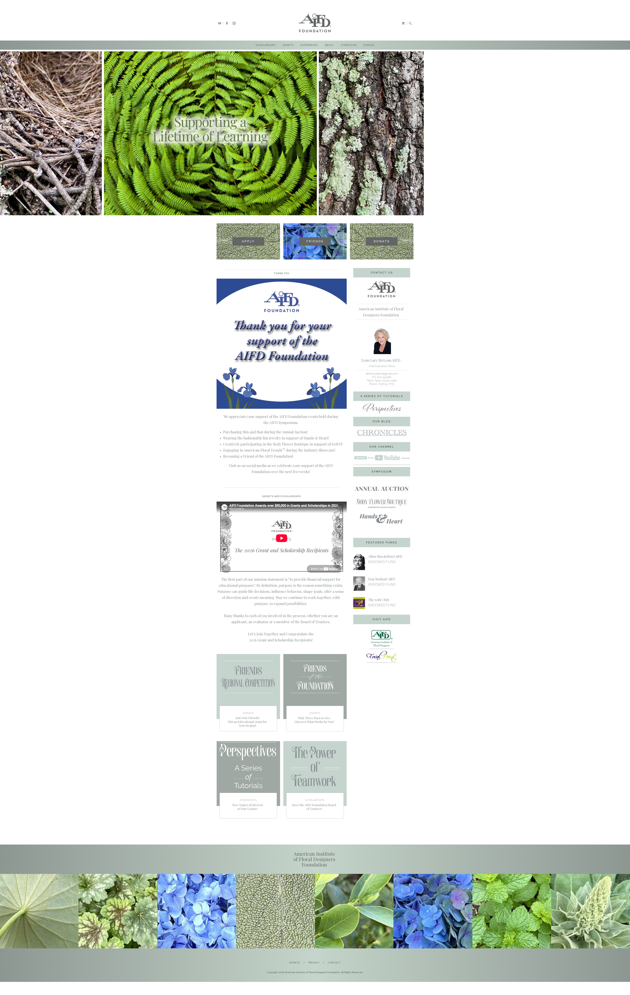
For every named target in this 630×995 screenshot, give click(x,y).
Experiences (309, 45)
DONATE (382, 241)
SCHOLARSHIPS (266, 45)
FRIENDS (315, 241)
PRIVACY (313, 962)
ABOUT (329, 45)
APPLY (248, 241)
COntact (334, 962)
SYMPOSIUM (349, 45)
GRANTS (288, 45)
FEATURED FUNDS (381, 542)
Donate (369, 45)
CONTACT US (381, 272)
